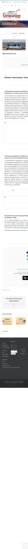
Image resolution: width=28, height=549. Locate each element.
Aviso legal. (23, 353)
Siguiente (21, 33)
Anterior (15, 33)
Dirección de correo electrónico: (14, 347)
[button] (3, 321)
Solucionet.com (14, 382)
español (23, 230)
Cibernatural (20, 382)
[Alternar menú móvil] (25, 9)
